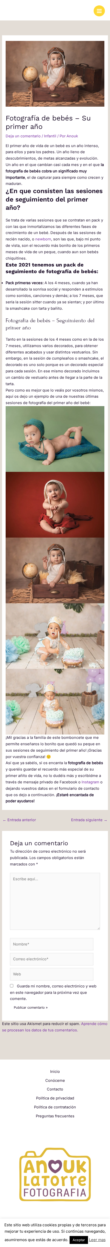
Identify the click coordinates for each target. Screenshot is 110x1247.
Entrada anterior (19, 820)
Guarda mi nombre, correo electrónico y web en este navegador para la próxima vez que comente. (53, 992)
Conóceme (55, 1080)
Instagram (90, 782)
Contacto (55, 1089)
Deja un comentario (23, 136)
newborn (43, 239)
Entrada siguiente (89, 820)
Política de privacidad (55, 1098)
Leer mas (97, 1239)
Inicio (55, 1071)
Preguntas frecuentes (55, 1116)
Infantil (50, 136)
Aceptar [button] (79, 1240)
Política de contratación (55, 1107)
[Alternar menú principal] (99, 11)
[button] (55, 439)
